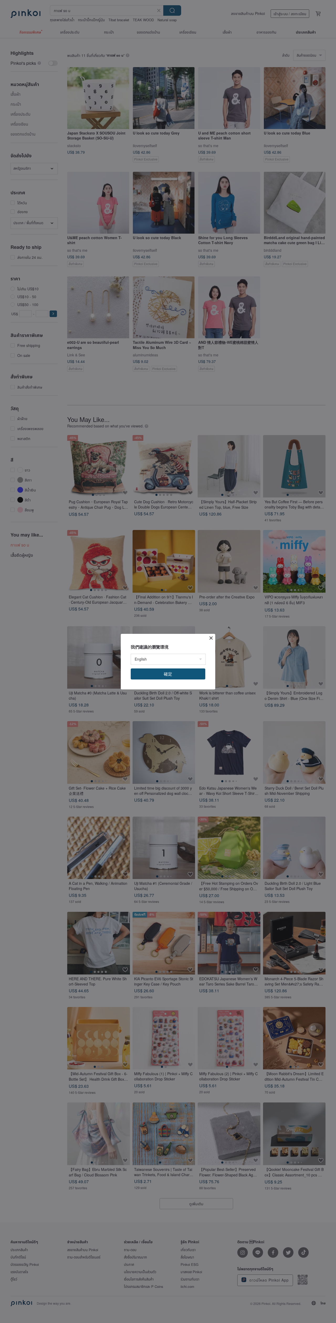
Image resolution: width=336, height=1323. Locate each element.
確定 (168, 674)
